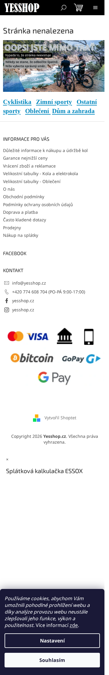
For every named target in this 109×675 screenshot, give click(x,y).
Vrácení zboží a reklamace (29, 166)
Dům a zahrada (73, 111)
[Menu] (95, 8)
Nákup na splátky (20, 235)
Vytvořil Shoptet (60, 417)
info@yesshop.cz (29, 283)
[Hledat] (64, 8)
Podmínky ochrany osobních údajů (38, 204)
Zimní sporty (54, 102)
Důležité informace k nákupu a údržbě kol (45, 150)
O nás (9, 189)
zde (74, 625)
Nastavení (52, 640)
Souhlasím (52, 660)
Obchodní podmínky (23, 196)
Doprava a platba (20, 212)
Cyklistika (17, 102)
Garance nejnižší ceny (25, 158)
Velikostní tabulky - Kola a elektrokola (40, 173)
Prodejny (12, 227)
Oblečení (38, 111)
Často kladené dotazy (24, 220)
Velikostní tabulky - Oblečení (32, 181)
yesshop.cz (23, 300)
